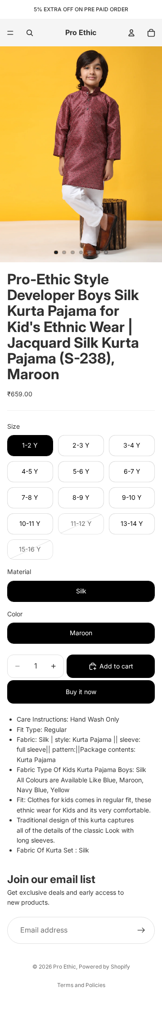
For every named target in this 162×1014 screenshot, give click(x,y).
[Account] (131, 33)
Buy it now (81, 691)
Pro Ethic (64, 966)
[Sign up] (141, 930)
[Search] (30, 33)
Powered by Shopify (104, 966)
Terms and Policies (81, 985)
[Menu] (10, 32)
